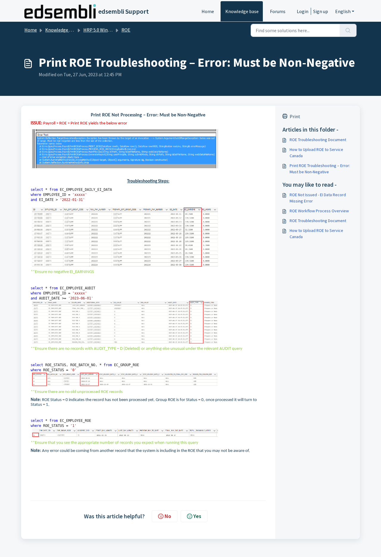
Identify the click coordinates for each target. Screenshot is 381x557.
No (168, 516)
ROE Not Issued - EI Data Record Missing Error (318, 198)
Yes (197, 516)
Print (295, 116)
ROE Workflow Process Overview (319, 210)
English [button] (343, 11)
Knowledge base (242, 11)
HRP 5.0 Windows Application (113, 30)
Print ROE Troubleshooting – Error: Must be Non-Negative (320, 168)
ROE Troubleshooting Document (318, 139)
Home (208, 11)
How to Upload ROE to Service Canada (316, 152)
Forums (277, 11)
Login (302, 11)
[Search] (348, 30)
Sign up (320, 11)
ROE (125, 30)
